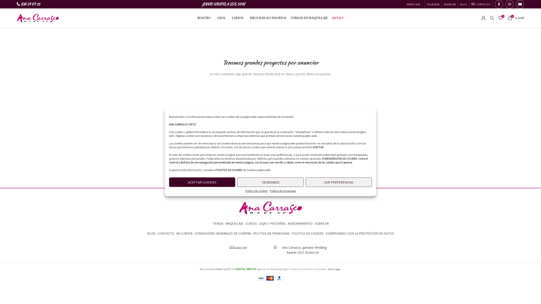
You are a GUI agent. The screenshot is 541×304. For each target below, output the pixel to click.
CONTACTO (166, 233)
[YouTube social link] (520, 4)
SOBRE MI (322, 223)
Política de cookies (256, 191)
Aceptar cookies (202, 182)
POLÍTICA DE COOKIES (308, 233)
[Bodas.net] (238, 248)
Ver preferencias (339, 182)
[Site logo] (38, 18)
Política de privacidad (283, 191)
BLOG (151, 233)
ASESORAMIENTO (300, 223)
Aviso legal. (334, 269)
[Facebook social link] (499, 4)
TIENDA (217, 223)
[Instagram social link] (509, 4)
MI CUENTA (184, 233)
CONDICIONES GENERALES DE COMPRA (223, 233)
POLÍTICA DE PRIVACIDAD (271, 233)
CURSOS (251, 223)
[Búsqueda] (492, 18)
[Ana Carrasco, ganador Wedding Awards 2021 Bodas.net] (303, 250)
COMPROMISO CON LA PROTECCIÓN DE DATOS (360, 233)
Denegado (270, 182)
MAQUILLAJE (234, 223)
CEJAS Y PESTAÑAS (272, 223)
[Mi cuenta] (483, 18)
